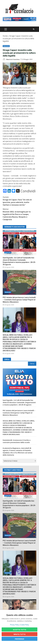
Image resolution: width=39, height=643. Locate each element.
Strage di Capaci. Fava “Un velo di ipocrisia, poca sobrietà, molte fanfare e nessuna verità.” (17, 201)
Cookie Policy (24, 625)
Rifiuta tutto (19, 634)
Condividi (28, 191)
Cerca (6, 359)
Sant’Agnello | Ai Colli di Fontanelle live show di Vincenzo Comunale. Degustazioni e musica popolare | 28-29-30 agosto (19, 242)
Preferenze (19, 639)
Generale (6, 46)
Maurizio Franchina (13, 59)
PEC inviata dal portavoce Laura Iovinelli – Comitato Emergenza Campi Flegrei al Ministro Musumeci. (19, 282)
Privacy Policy (14, 625)
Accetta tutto (19, 630)
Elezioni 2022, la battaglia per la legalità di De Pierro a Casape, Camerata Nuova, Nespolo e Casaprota (17, 214)
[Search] (33, 29)
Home (5, 36)
